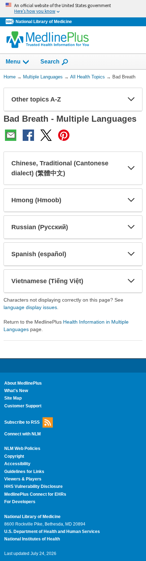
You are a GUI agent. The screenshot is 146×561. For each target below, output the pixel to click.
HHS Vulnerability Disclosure (33, 486)
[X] (46, 135)
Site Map (13, 398)
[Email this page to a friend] (11, 135)
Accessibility (17, 463)
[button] (131, 99)
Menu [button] (13, 62)
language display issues (30, 307)
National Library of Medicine (44, 21)
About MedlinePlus (23, 383)
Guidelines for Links (24, 471)
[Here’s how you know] (73, 8)
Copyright (14, 456)
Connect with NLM (22, 433)
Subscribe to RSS (22, 422)
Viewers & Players (22, 479)
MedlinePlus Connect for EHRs (35, 494)
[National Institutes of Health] (11, 22)
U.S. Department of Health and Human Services (52, 531)
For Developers (19, 501)
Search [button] (50, 61)
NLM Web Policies (22, 448)
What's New (16, 390)
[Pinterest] (64, 135)
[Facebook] (28, 135)
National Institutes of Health (32, 539)
